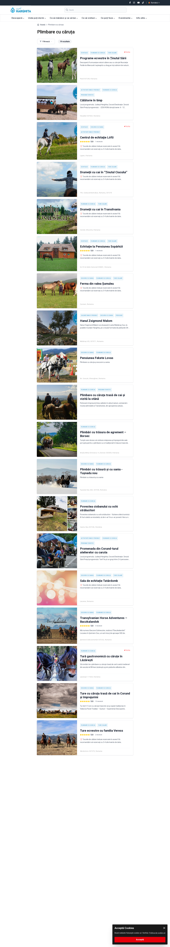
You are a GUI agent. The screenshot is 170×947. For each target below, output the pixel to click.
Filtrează (46, 42)
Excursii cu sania (97, 127)
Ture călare (112, 52)
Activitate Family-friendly (90, 90)
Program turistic (87, 95)
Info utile (140, 18)
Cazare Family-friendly (89, 315)
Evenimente (125, 18)
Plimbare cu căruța (98, 52)
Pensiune (119, 315)
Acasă (42, 25)
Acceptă (140, 939)
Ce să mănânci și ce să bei (63, 18)
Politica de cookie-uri (157, 933)
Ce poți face (107, 18)
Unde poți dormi (36, 18)
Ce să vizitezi (88, 18)
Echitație (84, 52)
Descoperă (17, 18)
